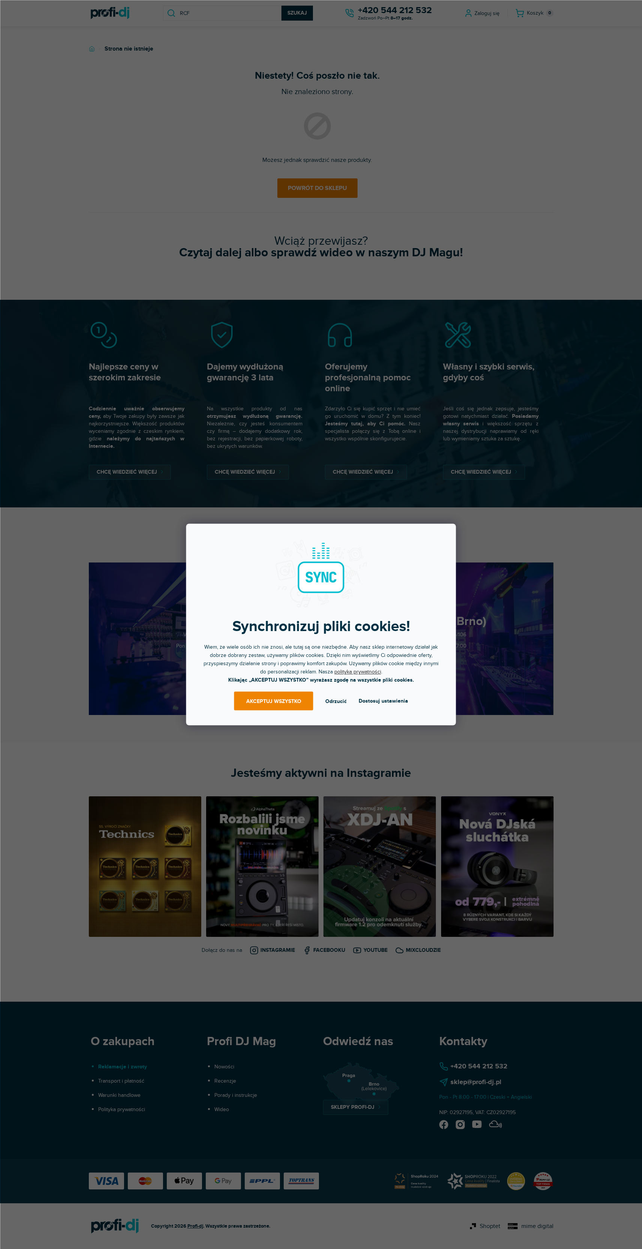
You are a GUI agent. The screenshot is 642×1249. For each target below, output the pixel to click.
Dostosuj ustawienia (383, 701)
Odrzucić (336, 701)
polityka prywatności (357, 672)
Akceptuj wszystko (273, 701)
